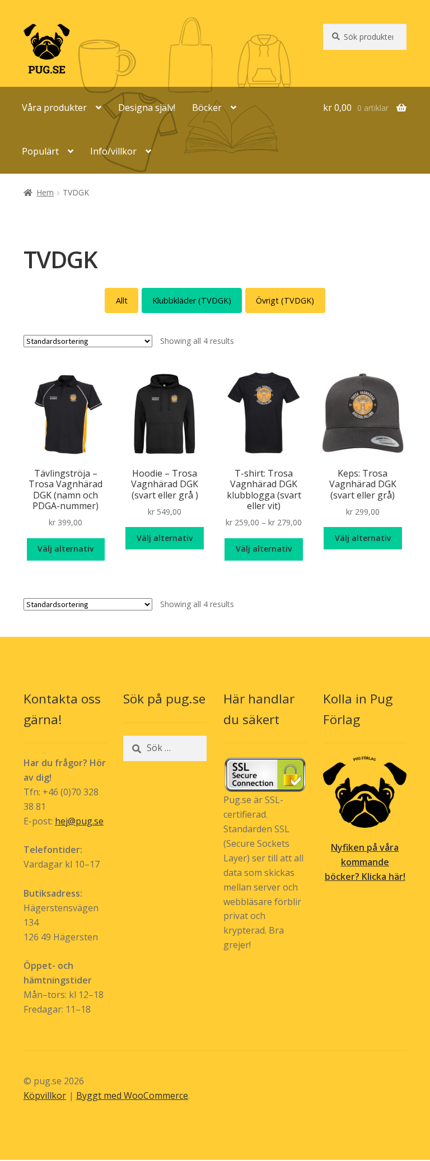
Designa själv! (146, 107)
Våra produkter (54, 107)
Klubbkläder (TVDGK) (191, 300)
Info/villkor (113, 151)
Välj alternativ (66, 548)
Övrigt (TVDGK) (285, 300)
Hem (45, 192)
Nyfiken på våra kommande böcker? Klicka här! (365, 862)
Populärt (40, 151)
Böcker (207, 107)
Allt (122, 300)
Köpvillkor (45, 1095)
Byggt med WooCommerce (132, 1095)
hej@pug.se (79, 821)
